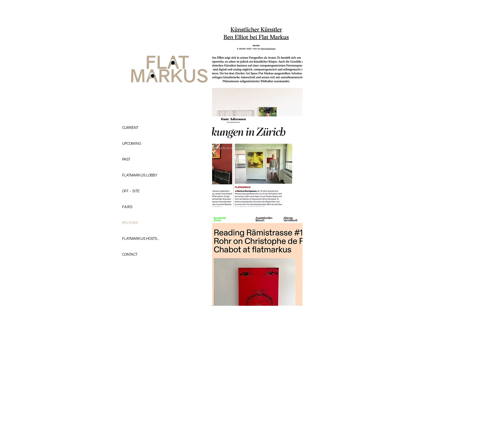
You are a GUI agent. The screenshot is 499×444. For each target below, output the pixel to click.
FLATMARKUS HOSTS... (140, 238)
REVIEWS (130, 222)
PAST (126, 159)
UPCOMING (131, 143)
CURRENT (130, 127)
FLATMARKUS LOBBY (139, 175)
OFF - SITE (131, 191)
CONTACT (129, 254)
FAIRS (127, 206)
